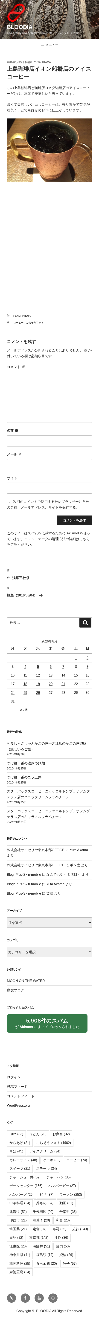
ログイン (14, 1077)
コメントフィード (21, 1096)
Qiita (16, 1134)
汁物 (61, 1237)
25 (25, 692)
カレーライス (23, 1160)
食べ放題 (46, 1263)
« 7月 (24, 710)
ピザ (46, 1194)
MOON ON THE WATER (26, 981)
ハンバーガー (62, 1186)
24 (13, 692)
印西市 (18, 1220)
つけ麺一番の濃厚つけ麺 (26, 763)
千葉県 (68, 1212)
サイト (12, 478)
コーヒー (18, 322)
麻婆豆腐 (19, 1272)
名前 (12, 430)
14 (63, 675)
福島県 (44, 1255)
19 (38, 684)
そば (16, 1151)
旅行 (80, 1229)
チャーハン (59, 1177)
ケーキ (51, 1160)
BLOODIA (19, 27)
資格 (66, 1255)
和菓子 (41, 1220)
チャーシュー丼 (25, 1177)
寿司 (59, 1229)
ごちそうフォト (35, 322)
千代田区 (43, 1212)
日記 (16, 1237)
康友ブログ (15, 990)
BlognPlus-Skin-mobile (24, 874)
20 (50, 684)
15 (76, 675)
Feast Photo (22, 315)
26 (38, 692)
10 (13, 675)
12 (38, 675)
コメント (16, 367)
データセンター (25, 1186)
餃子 (70, 1263)
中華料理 (19, 1203)
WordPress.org (18, 1105)
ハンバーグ (21, 1194)
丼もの (44, 1203)
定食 (40, 1229)
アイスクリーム (44, 1151)
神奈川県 (19, 1255)
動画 (66, 1203)
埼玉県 (18, 1229)
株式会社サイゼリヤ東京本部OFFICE (35, 850)
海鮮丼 (41, 1246)
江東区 (18, 1246)
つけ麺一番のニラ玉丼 (24, 777)
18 (25, 684)
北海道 (18, 1212)
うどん (38, 1134)
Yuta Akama (42, 62)
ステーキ (46, 1168)
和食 (63, 1220)
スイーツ (19, 1168)
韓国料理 (19, 1263)
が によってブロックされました (49, 1025)
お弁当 (61, 1134)
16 (87, 675)
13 (50, 675)
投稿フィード (17, 1087)
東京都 (38, 1237)
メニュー (52, 45)
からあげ (19, 1143)
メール (14, 454)
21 (63, 684)
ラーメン (70, 1194)
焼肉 (63, 1246)
